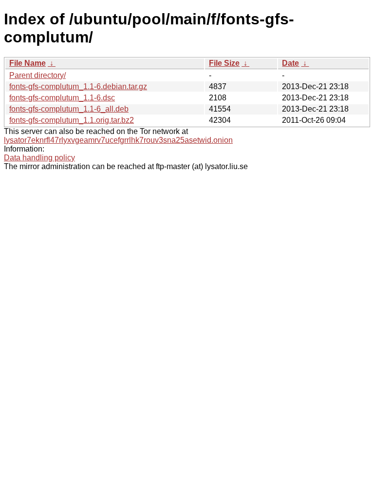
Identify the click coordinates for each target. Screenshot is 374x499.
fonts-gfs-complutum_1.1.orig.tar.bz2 (71, 120)
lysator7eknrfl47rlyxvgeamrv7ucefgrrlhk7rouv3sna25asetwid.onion (118, 140)
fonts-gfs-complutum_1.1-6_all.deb (69, 109)
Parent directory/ (37, 75)
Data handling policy (39, 158)
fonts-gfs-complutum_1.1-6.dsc (62, 98)
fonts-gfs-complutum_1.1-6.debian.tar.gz (78, 86)
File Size (224, 63)
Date (290, 63)
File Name (27, 63)
